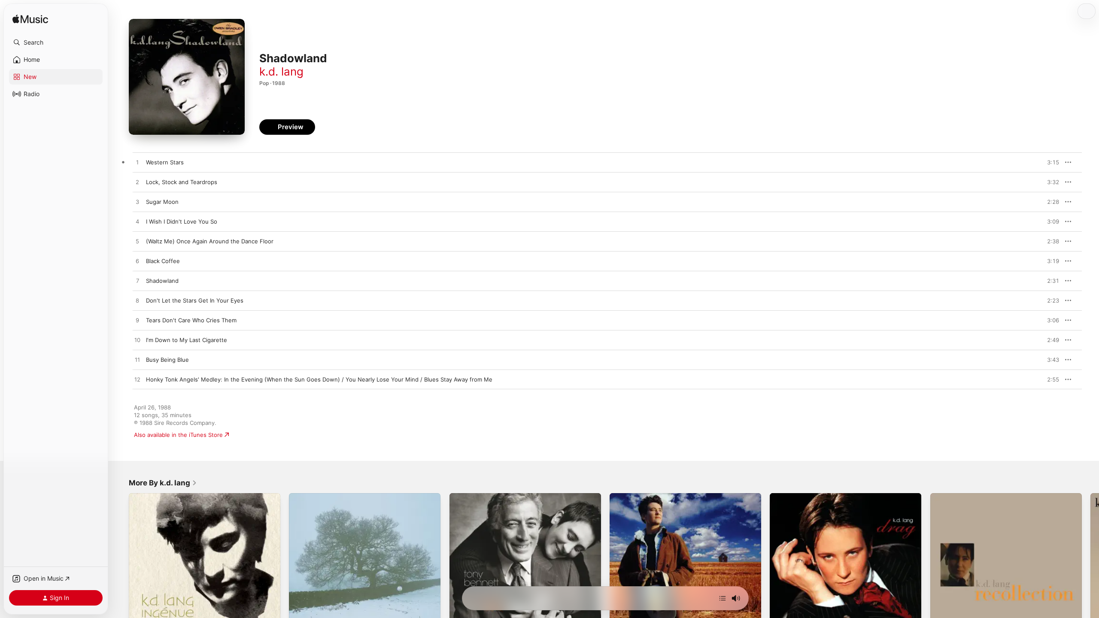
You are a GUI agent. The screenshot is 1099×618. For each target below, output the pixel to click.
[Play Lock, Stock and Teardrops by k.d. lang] (137, 182)
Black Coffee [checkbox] (163, 261)
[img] (30, 19)
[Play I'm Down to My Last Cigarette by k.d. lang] (137, 340)
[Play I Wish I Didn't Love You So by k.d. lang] (137, 222)
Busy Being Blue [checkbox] (167, 359)
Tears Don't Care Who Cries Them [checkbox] (191, 320)
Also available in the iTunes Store (178, 434)
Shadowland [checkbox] (162, 280)
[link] (163, 483)
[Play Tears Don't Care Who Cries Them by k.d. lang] (137, 320)
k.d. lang (281, 71)
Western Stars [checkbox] (165, 162)
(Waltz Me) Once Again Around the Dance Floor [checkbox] (209, 241)
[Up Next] (722, 598)
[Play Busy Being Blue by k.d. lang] (137, 360)
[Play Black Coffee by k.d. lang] (137, 261)
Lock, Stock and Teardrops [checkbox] (181, 182)
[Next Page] (1090, 569)
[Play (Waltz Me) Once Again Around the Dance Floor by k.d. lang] (137, 241)
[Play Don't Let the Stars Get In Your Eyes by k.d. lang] (137, 301)
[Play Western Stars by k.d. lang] (137, 163)
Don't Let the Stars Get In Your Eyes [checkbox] (194, 300)
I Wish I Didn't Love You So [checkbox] (181, 221)
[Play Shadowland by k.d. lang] (137, 281)
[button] (55, 42)
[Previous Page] (120, 569)
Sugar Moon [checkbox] (162, 201)
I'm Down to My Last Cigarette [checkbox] (186, 339)
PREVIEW (1049, 162)
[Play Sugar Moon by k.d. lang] (137, 202)
